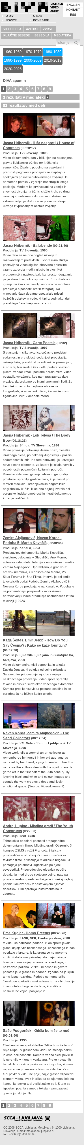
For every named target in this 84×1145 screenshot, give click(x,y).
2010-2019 (52, 60)
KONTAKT (73, 9)
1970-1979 (32, 52)
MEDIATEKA (62, 35)
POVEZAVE (41, 20)
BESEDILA (41, 35)
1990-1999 (13, 60)
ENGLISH (73, 5)
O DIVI (10, 16)
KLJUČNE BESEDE (16, 35)
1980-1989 (52, 52)
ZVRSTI (48, 29)
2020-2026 (13, 69)
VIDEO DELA (12, 29)
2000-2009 (32, 60)
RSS (73, 14)
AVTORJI (32, 29)
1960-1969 (13, 52)
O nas (37, 16)
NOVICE (11, 20)
